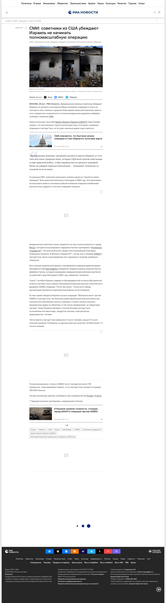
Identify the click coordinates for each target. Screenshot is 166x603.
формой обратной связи (119, 576)
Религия (107, 559)
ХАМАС (97, 254)
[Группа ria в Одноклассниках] (75, 551)
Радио (123, 559)
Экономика (39, 559)
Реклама (47, 563)
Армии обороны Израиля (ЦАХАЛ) (71, 122)
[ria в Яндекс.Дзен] (58, 551)
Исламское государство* (92, 429)
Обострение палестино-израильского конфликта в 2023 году (53, 437)
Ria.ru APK (119, 563)
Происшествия (59, 559)
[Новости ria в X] (100, 551)
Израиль (42, 429)
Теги (148, 559)
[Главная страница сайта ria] (83, 12)
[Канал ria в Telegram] (91, 551)
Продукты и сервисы (61, 563)
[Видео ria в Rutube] (83, 551)
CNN (51, 116)
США (50, 429)
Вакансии (8, 574)
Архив (133, 563)
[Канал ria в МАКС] (50, 551)
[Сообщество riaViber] (116, 551)
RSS (126, 563)
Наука (76, 559)
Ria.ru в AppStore (91, 563)
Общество (29, 559)
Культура (84, 559)
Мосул (32, 247)
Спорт (70, 559)
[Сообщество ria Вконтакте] (66, 551)
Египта (98, 396)
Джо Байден (67, 429)
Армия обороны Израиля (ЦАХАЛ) (43, 433)
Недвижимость (96, 559)
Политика (19, 559)
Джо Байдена (52, 269)
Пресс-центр (77, 563)
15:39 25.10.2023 (11, 21)
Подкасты (131, 559)
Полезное (141, 559)
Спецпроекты (35, 563)
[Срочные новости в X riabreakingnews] (108, 551)
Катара (89, 396)
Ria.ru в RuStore (106, 563)
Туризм (115, 559)
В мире (33, 429)
